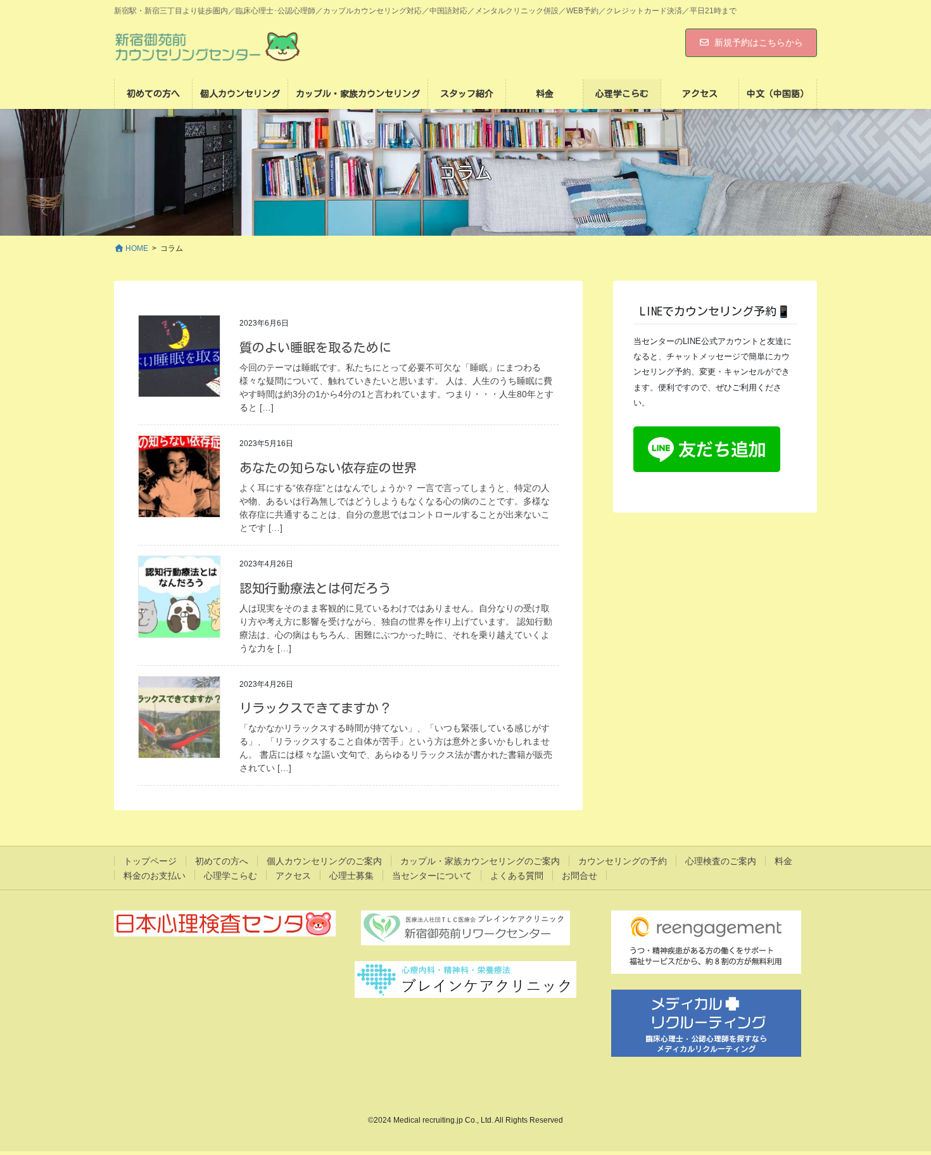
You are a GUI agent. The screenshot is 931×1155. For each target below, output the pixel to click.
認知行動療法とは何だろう (315, 588)
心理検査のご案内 (720, 861)
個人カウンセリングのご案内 (324, 861)
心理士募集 (351, 876)
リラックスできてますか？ (315, 707)
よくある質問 (516, 876)
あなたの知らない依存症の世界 (328, 467)
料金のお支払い (155, 876)
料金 (783, 861)
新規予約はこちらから (758, 42)
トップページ (150, 861)
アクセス (293, 876)
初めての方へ (221, 861)
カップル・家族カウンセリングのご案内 (480, 861)
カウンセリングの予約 (622, 861)
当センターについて (432, 876)
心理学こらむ (230, 876)
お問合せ (579, 876)
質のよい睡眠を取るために (315, 347)
